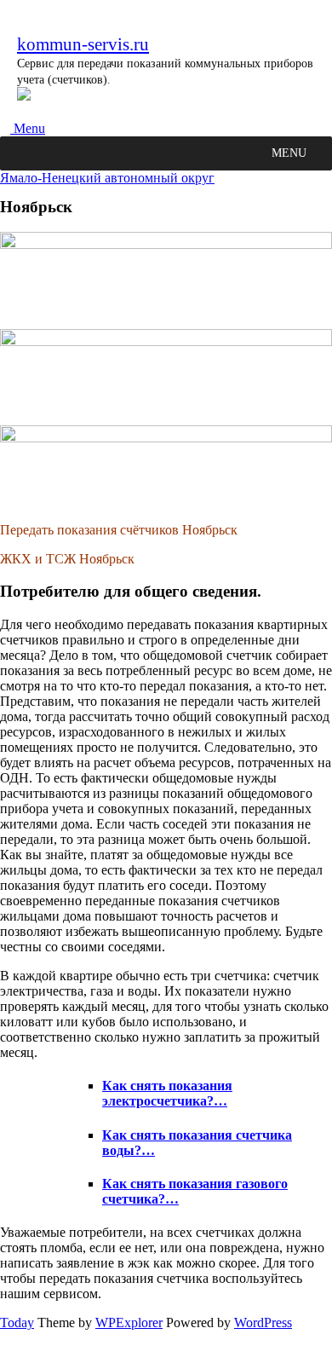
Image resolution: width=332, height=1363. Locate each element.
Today (17, 1322)
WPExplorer (129, 1322)
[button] (289, 153)
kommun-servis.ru (83, 44)
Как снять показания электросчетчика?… (167, 1093)
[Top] (5, 1355)
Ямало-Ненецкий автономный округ (107, 177)
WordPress (263, 1322)
